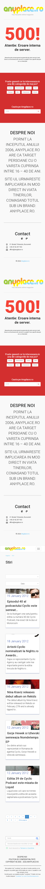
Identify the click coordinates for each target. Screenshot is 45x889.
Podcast (10, 92)
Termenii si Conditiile (27, 848)
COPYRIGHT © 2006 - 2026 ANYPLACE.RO (22, 862)
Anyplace (23, 9)
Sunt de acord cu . (21, 848)
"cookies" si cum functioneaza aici (27, 876)
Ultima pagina (23, 820)
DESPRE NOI (22, 857)
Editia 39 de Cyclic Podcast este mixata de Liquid (22, 783)
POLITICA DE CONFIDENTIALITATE (22, 859)
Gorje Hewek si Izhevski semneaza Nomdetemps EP (22, 737)
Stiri (18, 92)
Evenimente (19, 88)
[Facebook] (22, 239)
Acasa (10, 88)
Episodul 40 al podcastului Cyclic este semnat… (21, 606)
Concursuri (26, 92)
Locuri (28, 88)
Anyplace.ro (25, 261)
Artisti (35, 92)
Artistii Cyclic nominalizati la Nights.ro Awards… (22, 651)
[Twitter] (27, 239)
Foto (35, 88)
